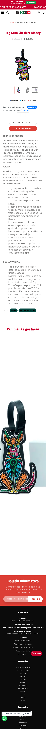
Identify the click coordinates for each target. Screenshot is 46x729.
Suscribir (35, 599)
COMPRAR (31, 2)
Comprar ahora (23, 128)
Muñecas (23, 722)
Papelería (23, 685)
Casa (12, 22)
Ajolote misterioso (23, 667)
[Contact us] (4, 718)
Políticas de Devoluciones (23, 647)
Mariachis (23, 725)
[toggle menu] (3, 12)
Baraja (23, 673)
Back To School (23, 670)
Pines (23, 700)
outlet (13, 310)
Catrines (23, 719)
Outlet (23, 691)
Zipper (23, 697)
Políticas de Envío (23, 651)
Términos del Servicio (23, 644)
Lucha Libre (23, 716)
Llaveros (23, 682)
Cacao (23, 679)
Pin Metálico (23, 688)
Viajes (23, 694)
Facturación (23, 654)
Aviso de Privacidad (23, 640)
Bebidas (23, 676)
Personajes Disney (27, 310)
